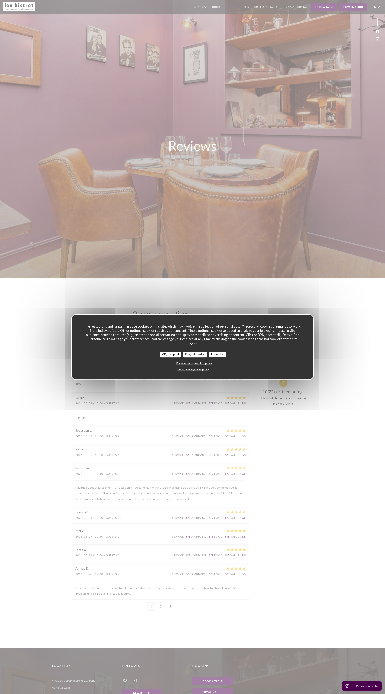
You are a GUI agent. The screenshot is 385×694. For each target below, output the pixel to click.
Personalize (217, 354)
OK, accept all (170, 354)
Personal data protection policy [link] (194, 363)
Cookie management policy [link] (193, 369)
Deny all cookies (195, 354)
